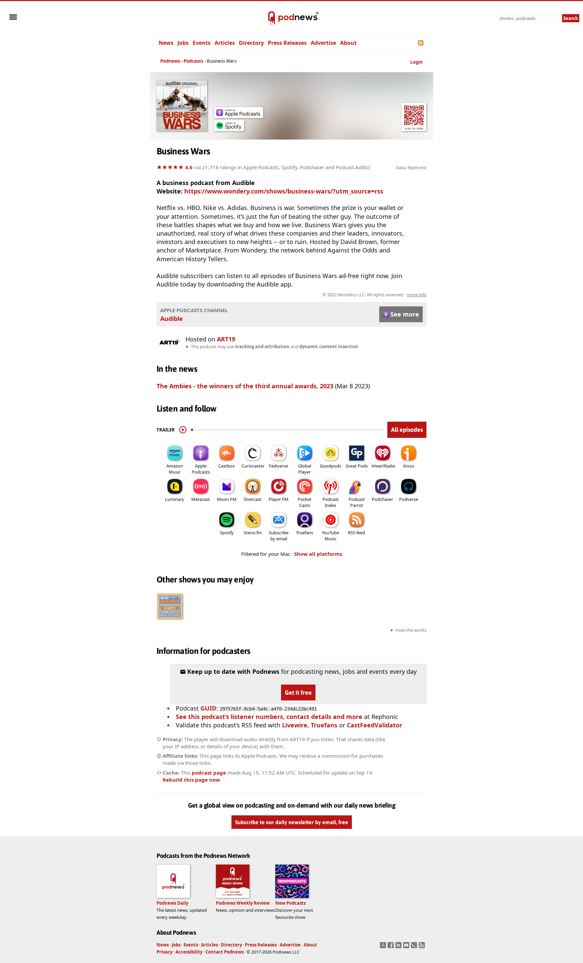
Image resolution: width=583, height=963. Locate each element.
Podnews (170, 61)
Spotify (227, 533)
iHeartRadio (383, 466)
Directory (251, 43)
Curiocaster (253, 466)
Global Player (304, 469)
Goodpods (330, 466)
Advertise (323, 43)
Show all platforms (318, 553)
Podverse (408, 499)
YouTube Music (330, 536)
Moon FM (227, 499)
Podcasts (193, 61)
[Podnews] (271, 18)
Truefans (304, 533)
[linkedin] (399, 947)
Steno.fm (253, 533)
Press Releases (287, 43)
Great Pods (356, 466)
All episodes (407, 429)
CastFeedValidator (374, 725)
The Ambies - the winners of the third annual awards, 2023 (245, 386)
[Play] (182, 430)
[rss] (422, 947)
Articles (225, 43)
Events (202, 43)
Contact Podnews (224, 952)
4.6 (189, 167)
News (166, 43)
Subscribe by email (278, 536)
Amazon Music (174, 469)
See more (404, 314)
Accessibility (188, 952)
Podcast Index (331, 502)
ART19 (226, 339)
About (348, 43)
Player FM (278, 499)
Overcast (252, 499)
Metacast (200, 499)
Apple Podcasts (201, 469)
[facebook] (391, 947)
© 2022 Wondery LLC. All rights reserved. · (374, 295)
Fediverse (278, 466)
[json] (415, 947)
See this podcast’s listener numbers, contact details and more (269, 717)
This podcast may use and (274, 346)
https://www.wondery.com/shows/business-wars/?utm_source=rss (283, 191)
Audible (171, 318)
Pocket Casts (304, 502)
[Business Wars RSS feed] (421, 42)
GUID (208, 708)
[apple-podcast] (238, 116)
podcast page (209, 772)
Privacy (164, 952)
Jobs (183, 43)
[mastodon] (384, 947)
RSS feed (356, 533)
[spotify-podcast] (229, 129)
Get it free (298, 692)
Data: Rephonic (411, 167)
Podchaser (382, 499)
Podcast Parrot (357, 502)
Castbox (226, 466)
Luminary (174, 499)
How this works (410, 630)
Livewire (294, 725)
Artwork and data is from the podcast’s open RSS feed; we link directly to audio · (319, 295)
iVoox (408, 466)
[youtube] (407, 947)
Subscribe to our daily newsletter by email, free (291, 822)
